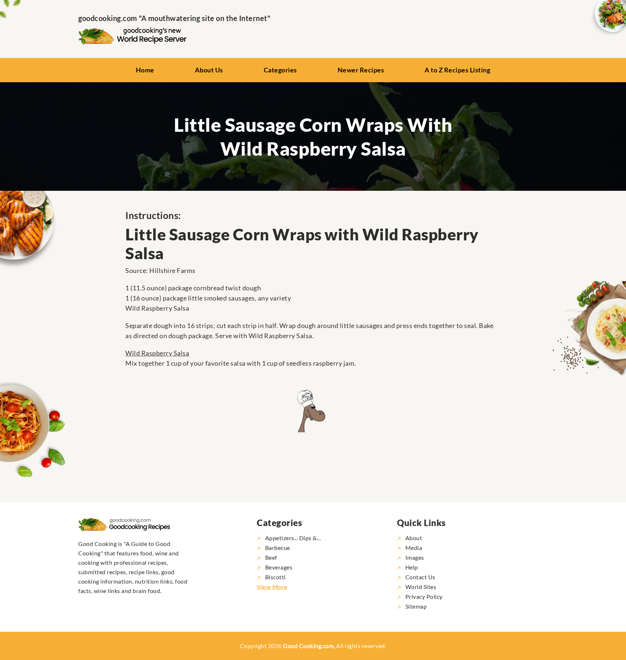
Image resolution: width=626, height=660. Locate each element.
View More (272, 586)
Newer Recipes (361, 70)
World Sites (420, 586)
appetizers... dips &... (293, 537)
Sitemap (415, 606)
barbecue (277, 547)
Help (411, 567)
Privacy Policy (423, 596)
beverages (278, 567)
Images (414, 557)
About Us (209, 70)
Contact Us (419, 576)
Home (145, 70)
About (413, 537)
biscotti (275, 576)
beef (271, 557)
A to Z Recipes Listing (457, 70)
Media (413, 547)
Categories (280, 70)
